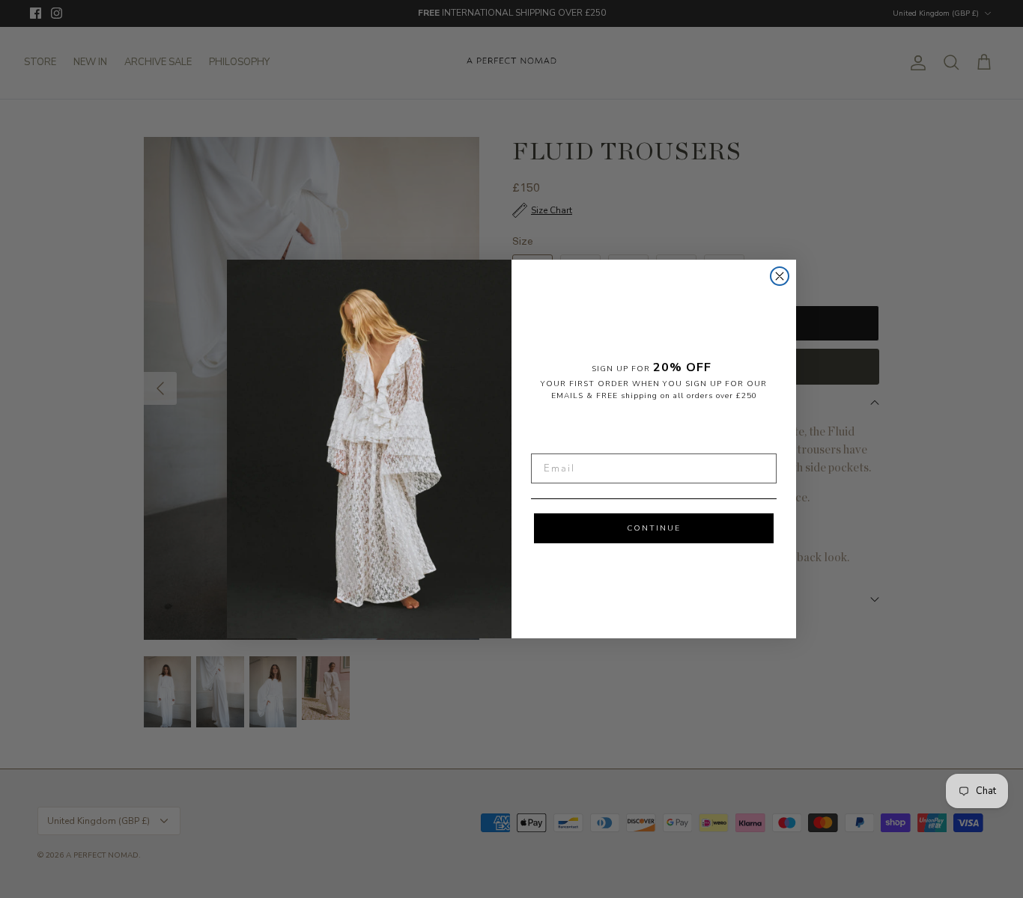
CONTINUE (654, 528)
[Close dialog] (780, 276)
